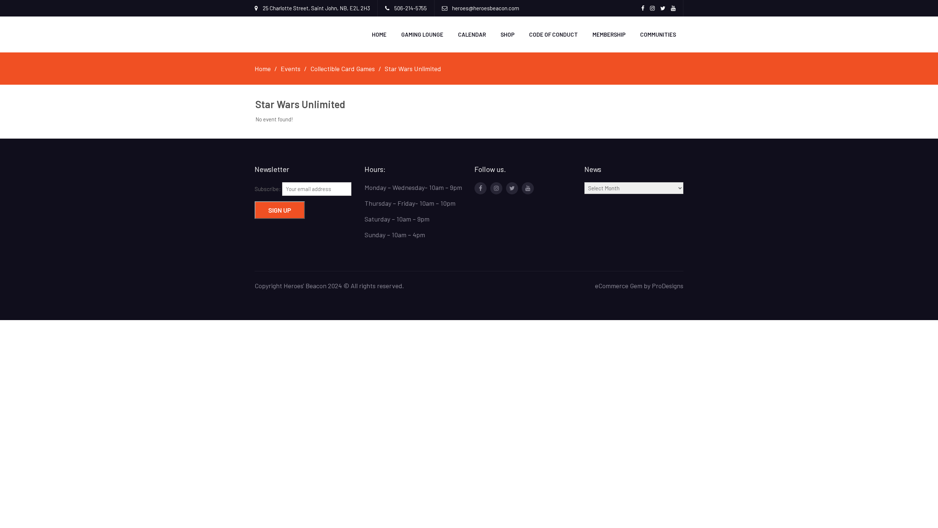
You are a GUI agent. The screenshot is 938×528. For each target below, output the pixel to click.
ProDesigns (667, 286)
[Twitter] (512, 188)
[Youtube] (528, 188)
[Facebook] (480, 188)
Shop (507, 34)
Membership (608, 34)
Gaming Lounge (422, 34)
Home (379, 34)
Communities (658, 34)
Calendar (472, 34)
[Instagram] (496, 188)
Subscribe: (268, 189)
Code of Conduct (553, 34)
